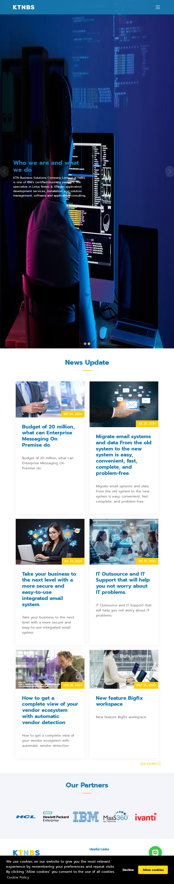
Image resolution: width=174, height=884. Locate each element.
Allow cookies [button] (153, 869)
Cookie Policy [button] (18, 877)
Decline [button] (128, 869)
